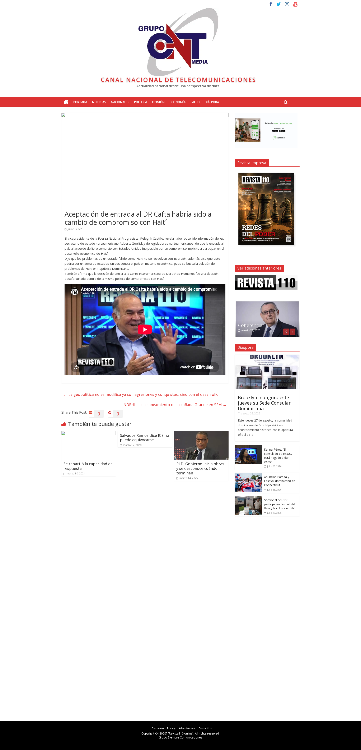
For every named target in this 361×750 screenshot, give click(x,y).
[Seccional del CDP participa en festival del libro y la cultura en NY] (248, 498)
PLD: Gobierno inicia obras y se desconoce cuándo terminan (200, 468)
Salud (195, 102)
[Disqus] (145, 543)
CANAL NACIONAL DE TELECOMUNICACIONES (178, 79)
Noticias (99, 102)
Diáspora (212, 102)
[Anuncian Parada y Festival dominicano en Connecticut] (248, 475)
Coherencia (250, 325)
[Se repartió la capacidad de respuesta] (88, 433)
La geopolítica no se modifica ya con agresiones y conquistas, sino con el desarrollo (141, 394)
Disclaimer (158, 728)
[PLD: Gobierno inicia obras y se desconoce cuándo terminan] (201, 433)
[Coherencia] (267, 303)
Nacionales (120, 102)
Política (140, 102)
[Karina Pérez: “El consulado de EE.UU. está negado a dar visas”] (248, 448)
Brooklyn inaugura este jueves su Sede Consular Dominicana (264, 402)
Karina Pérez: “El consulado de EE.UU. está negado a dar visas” (278, 455)
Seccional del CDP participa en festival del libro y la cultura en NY (279, 504)
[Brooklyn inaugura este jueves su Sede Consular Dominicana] (267, 357)
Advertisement (187, 728)
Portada (80, 102)
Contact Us (205, 728)
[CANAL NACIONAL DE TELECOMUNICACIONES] (66, 102)
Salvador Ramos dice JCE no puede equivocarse (144, 437)
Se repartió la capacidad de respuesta (88, 466)
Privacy (171, 728)
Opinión (158, 102)
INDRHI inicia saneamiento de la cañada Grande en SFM (174, 404)
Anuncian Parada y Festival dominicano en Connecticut (279, 481)
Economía (178, 102)
